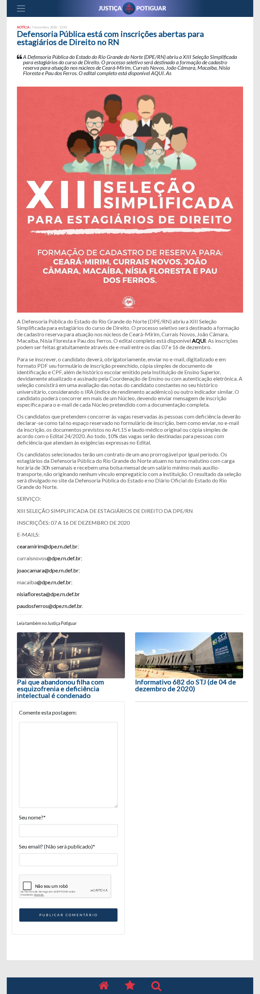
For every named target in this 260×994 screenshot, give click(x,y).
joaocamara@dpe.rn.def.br (48, 570)
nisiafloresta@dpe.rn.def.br (48, 594)
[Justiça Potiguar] (103, 985)
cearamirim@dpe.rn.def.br (47, 546)
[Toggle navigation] (21, 8)
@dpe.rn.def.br (64, 558)
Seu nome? (32, 817)
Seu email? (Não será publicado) (57, 846)
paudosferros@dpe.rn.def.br (49, 606)
